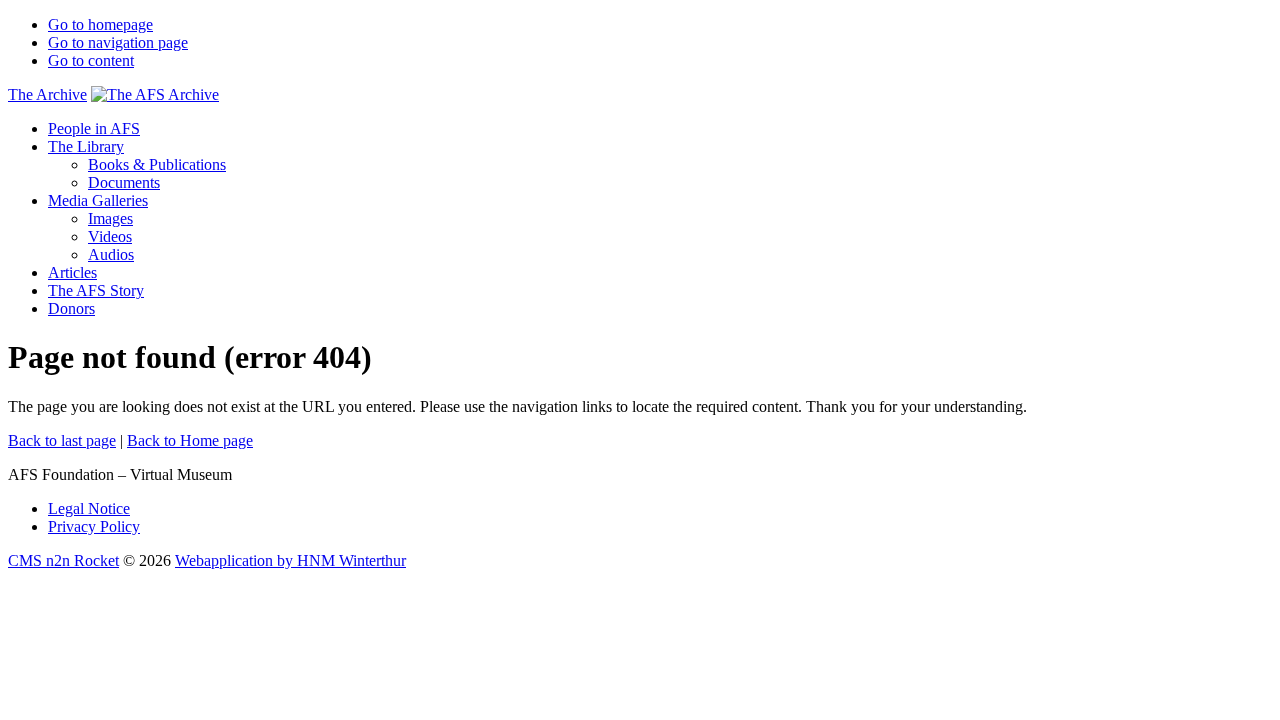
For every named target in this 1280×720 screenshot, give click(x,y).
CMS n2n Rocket (63, 560)
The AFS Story (96, 290)
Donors (71, 308)
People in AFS (94, 128)
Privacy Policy (94, 526)
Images (110, 218)
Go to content (91, 60)
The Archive (47, 94)
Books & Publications (157, 164)
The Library (86, 146)
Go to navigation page (118, 42)
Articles (72, 272)
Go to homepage (100, 24)
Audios (111, 254)
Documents (124, 182)
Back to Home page (190, 440)
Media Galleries (98, 200)
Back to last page (62, 440)
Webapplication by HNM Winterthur (290, 560)
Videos (110, 236)
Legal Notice (89, 508)
